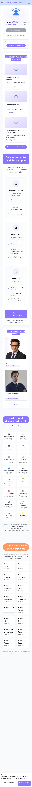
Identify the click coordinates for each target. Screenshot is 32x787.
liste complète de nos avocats (19, 652)
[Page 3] (17, 404)
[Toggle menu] (29, 2)
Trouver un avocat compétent (16, 147)
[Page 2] (16, 404)
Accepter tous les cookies (24, 783)
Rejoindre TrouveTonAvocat (16, 314)
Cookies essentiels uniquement (9, 783)
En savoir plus (26, 778)
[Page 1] (14, 404)
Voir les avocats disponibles (16, 45)
